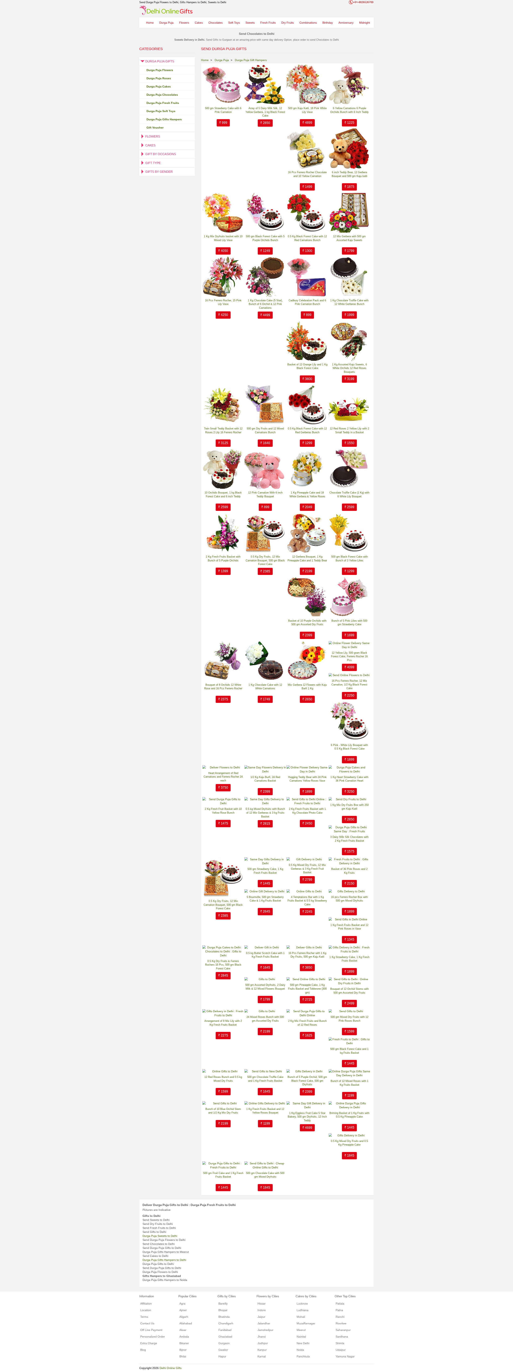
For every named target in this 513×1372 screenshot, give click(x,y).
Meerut (301, 1330)
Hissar (262, 1303)
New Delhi (303, 1343)
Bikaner (184, 1343)
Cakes (199, 22)
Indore (262, 1310)
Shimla (340, 1343)
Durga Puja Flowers (159, 70)
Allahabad (185, 1323)
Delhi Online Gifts (171, 1368)
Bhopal (222, 1310)
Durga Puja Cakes (158, 86)
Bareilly (223, 1303)
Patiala (340, 1303)
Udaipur (341, 1349)
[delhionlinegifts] (166, 10)
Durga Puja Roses (158, 78)
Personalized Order (152, 1336)
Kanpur (262, 1349)
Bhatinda (224, 1316)
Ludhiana (302, 1310)
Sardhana (342, 1336)
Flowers (184, 22)
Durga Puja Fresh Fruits (162, 103)
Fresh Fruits (268, 22)
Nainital (301, 1336)
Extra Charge (148, 1343)
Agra (182, 1303)
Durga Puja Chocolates (162, 94)
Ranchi (340, 1316)
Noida (300, 1349)
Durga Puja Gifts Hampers (164, 119)
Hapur (222, 1356)
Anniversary (345, 22)
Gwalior (223, 1349)
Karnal (262, 1356)
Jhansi (262, 1336)
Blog (143, 1349)
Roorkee (341, 1323)
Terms (144, 1316)
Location (145, 1310)
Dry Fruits (287, 22)
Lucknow (302, 1303)
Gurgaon (224, 1343)
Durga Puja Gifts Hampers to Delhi (164, 1259)
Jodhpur (263, 1343)
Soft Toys (234, 22)
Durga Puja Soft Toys (160, 111)
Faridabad (224, 1330)
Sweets (250, 22)
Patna (339, 1310)
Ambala (184, 1336)
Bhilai (182, 1356)
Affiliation (146, 1303)
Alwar (182, 1330)
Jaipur (261, 1316)
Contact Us (147, 1323)
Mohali (301, 1316)
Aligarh (183, 1316)
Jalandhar (264, 1323)
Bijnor (183, 1349)
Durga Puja (166, 22)
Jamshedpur (265, 1330)
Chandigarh (225, 1323)
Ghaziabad (225, 1336)
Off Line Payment (151, 1330)
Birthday (327, 22)
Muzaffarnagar (306, 1323)
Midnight (364, 22)
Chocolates (215, 22)
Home (150, 22)
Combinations (308, 22)
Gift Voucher (155, 127)
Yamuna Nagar (345, 1356)
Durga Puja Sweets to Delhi (159, 1235)
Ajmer (183, 1310)
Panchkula (303, 1356)
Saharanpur (343, 1330)
